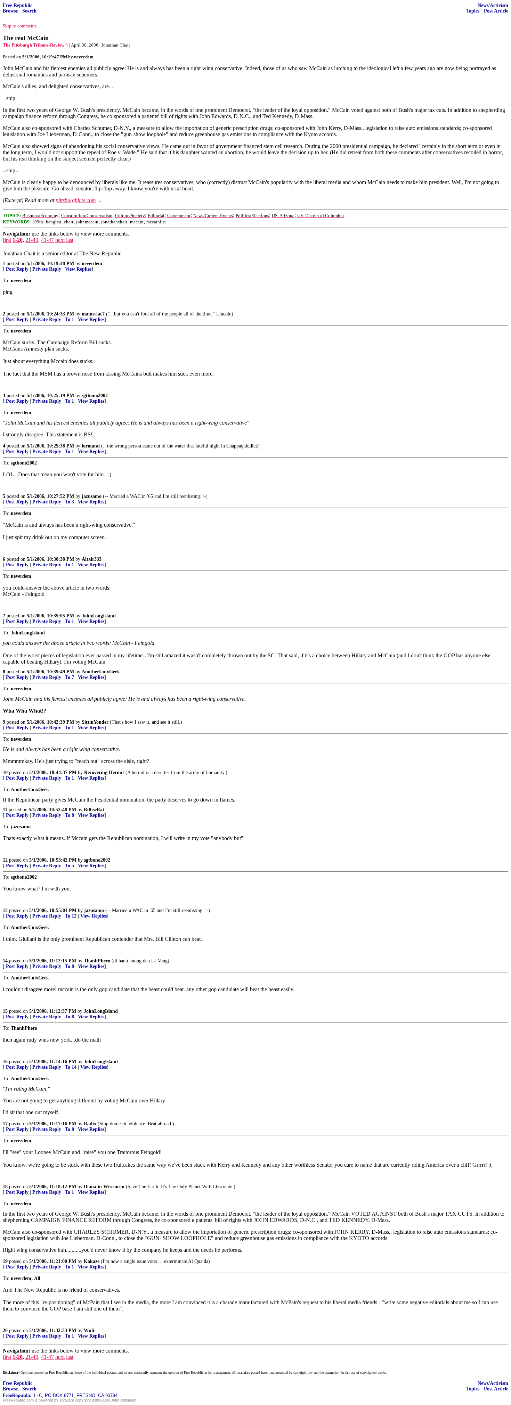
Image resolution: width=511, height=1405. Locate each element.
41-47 (47, 240)
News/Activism (493, 5)
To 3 (69, 501)
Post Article (496, 11)
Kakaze (91, 1261)
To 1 (69, 319)
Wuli (89, 1330)
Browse (10, 11)
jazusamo (92, 496)
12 (5, 860)
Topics (472, 11)
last (69, 240)
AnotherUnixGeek (101, 671)
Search (29, 11)
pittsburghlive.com (76, 200)
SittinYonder (95, 722)
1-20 (18, 240)
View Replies (78, 269)
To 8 (69, 815)
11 (5, 809)
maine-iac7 (93, 314)
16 (5, 1061)
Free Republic (17, 5)
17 (5, 1123)
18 (5, 1186)
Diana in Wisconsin (104, 1186)
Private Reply (46, 269)
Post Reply (17, 269)
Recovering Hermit (104, 772)
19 (5, 1261)
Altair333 (92, 559)
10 (5, 772)
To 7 (69, 677)
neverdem (92, 263)
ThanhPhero (97, 960)
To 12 (70, 916)
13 (5, 910)
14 (5, 960)
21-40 (31, 240)
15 (5, 1011)
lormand (91, 446)
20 (5, 1330)
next (60, 240)
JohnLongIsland (99, 615)
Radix (90, 1123)
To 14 (70, 1067)
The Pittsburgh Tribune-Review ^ (35, 45)
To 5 (69, 865)
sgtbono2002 (95, 395)
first (7, 240)
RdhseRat (94, 809)
